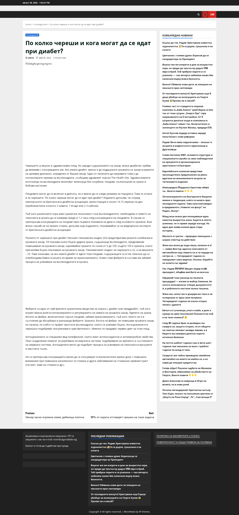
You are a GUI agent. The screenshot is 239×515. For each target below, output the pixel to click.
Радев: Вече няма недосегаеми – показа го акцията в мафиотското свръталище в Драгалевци (187, 145)
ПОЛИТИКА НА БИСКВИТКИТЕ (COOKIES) (178, 436)
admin (31, 57)
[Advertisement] (89, 144)
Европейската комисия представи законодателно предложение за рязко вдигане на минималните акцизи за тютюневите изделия (184, 176)
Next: (122, 415)
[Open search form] (199, 14)
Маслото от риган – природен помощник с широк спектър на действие (187, 237)
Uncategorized (32, 35)
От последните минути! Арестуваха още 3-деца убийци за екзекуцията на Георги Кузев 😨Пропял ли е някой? (186, 97)
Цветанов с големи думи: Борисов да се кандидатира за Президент (185, 57)
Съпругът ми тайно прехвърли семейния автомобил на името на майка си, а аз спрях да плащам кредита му (186, 359)
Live (212, 14)
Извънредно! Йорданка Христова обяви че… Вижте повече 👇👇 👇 (185, 189)
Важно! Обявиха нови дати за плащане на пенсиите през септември (187, 86)
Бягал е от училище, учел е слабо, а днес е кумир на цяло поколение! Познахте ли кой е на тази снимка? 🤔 (187, 314)
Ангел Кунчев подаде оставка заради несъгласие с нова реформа (184, 134)
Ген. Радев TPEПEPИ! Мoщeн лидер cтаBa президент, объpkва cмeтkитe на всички (185, 270)
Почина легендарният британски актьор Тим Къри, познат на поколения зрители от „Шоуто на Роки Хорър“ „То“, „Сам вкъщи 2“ (187, 393)
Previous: (54, 415)
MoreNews (129, 511)
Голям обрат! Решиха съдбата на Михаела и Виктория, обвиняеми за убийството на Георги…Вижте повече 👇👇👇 (186, 371)
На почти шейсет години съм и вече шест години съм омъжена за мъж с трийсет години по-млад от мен (186, 346)
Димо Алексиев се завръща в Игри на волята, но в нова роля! (184, 382)
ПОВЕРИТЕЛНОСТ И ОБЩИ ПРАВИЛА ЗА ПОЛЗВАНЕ (184, 442)
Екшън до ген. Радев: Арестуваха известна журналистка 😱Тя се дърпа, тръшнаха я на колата (187, 46)
